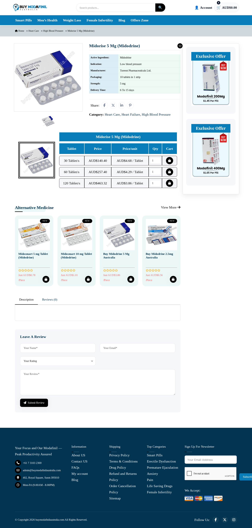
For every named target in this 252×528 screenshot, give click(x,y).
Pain (150, 480)
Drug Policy (117, 467)
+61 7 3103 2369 (32, 462)
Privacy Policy (119, 455)
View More (169, 207)
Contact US (79, 461)
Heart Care (33, 31)
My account (79, 473)
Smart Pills (23, 20)
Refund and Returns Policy (123, 477)
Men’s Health (47, 20)
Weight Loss (72, 20)
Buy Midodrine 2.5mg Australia (159, 255)
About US (78, 455)
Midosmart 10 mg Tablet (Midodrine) (76, 255)
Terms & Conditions (123, 461)
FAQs (75, 467)
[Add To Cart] (46, 279)
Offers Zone (139, 20)
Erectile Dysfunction (161, 461)
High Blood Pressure (53, 31)
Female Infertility (100, 20)
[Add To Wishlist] (180, 45)
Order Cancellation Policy (122, 489)
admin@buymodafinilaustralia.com (42, 470)
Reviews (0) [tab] (49, 299)
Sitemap (115, 498)
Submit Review (36, 402)
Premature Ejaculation (162, 467)
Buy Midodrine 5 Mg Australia (116, 255)
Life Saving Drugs (159, 486)
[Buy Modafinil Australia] (30, 7)
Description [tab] (26, 299)
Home (21, 31)
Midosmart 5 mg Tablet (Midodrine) (33, 255)
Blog (121, 20)
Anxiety (152, 473)
